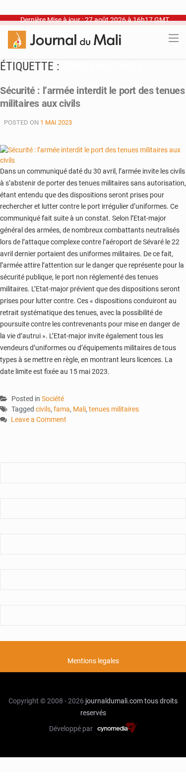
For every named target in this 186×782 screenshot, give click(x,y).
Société (53, 399)
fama (62, 409)
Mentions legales (93, 661)
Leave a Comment (38, 420)
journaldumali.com (114, 701)
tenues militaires (114, 409)
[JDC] (64, 39)
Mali (79, 409)
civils (43, 409)
